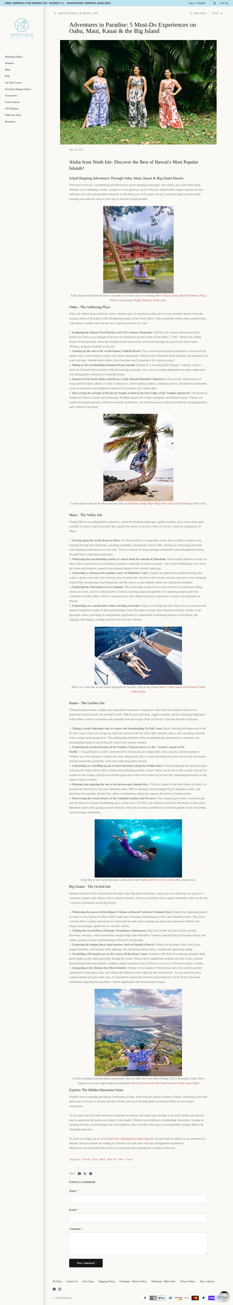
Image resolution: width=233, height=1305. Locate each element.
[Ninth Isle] (22, 28)
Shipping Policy (106, 1281)
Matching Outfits (13, 56)
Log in (191, 3)
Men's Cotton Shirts (170, 687)
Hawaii (86, 1159)
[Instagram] (59, 1289)
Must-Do (111, 1159)
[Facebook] (54, 1289)
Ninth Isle (66, 1298)
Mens (7, 69)
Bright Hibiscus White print (150, 300)
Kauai (95, 1159)
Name (73, 1190)
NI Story (57, 1281)
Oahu (121, 1159)
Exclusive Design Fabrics (18, 89)
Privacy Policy (187, 1281)
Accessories (11, 95)
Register (202, 3)
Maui (102, 1159)
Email (73, 1209)
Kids (7, 76)
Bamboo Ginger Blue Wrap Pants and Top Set (155, 503)
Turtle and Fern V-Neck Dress (157, 879)
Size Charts (88, 1281)
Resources (10, 121)
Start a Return (207, 1281)
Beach (78, 1159)
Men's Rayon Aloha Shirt (170, 295)
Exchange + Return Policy (133, 1281)
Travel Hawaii (12, 102)
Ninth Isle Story (13, 115)
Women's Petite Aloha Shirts (182, 1083)
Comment (76, 1228)
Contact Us (72, 1281)
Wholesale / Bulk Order (163, 1281)
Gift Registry (11, 108)
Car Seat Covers (13, 82)
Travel (129, 1159)
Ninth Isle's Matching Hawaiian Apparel (130, 1138)
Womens (9, 63)
